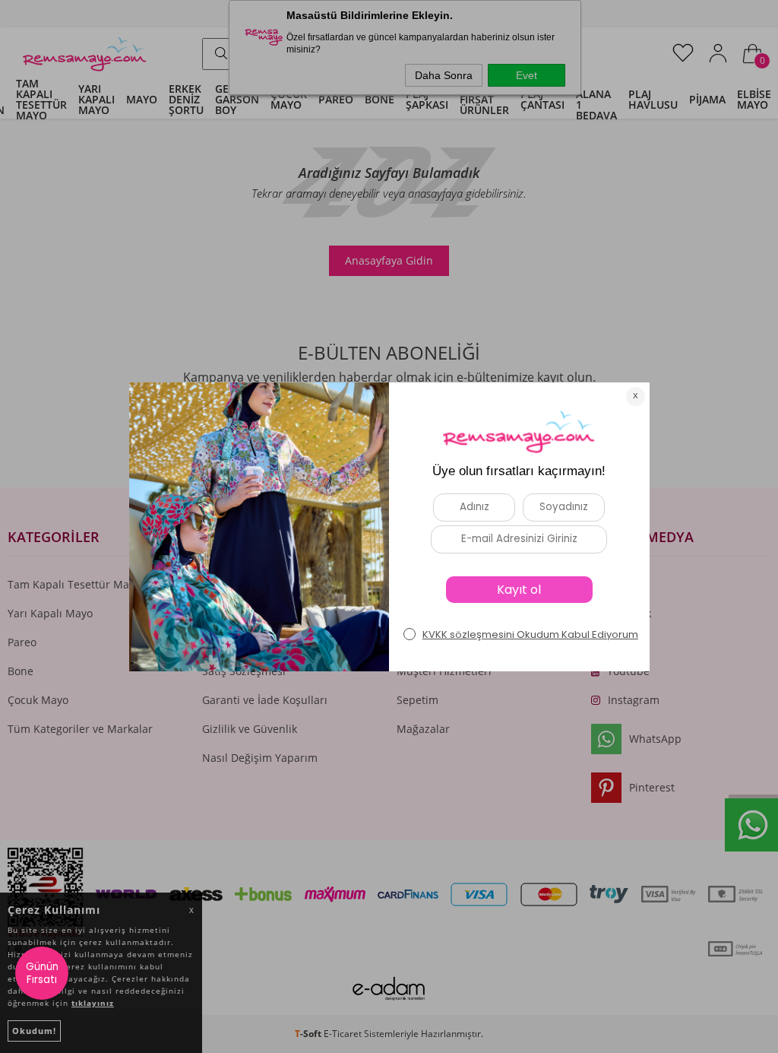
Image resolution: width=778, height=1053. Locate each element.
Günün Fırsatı (42, 973)
